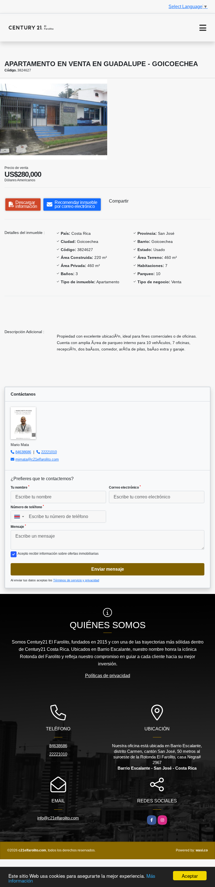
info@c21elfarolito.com (58, 818)
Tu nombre (20, 487)
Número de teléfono (27, 507)
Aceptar (190, 875)
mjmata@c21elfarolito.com (37, 459)
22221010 (49, 452)
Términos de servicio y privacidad (76, 580)
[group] (53, 119)
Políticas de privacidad (107, 675)
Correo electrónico (125, 487)
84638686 (23, 452)
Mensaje (18, 526)
